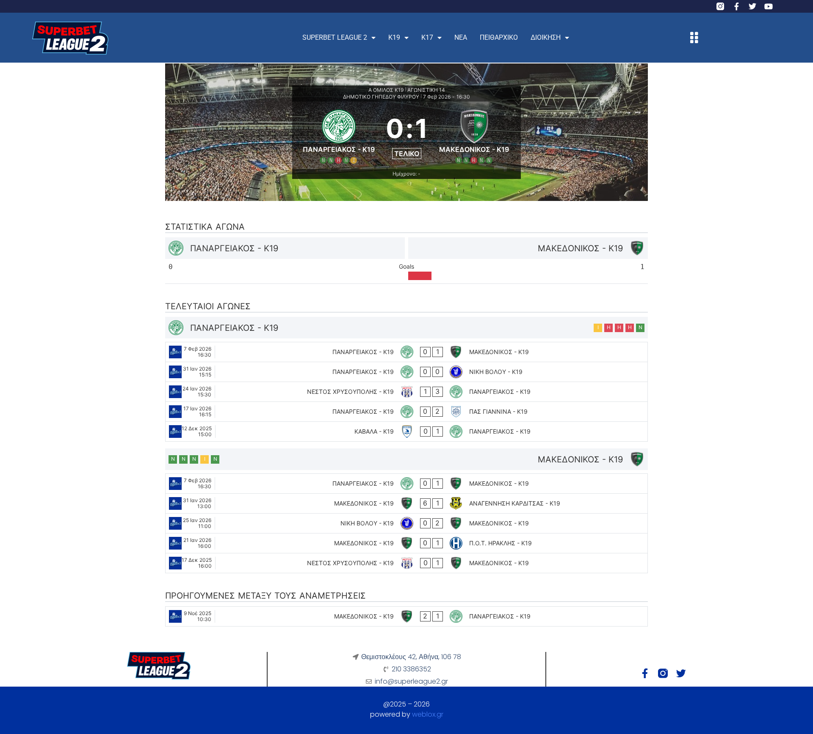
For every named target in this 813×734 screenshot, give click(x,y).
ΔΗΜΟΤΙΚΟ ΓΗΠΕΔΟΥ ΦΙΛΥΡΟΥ (381, 96)
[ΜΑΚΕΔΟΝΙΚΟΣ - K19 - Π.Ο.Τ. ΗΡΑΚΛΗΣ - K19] (406, 543)
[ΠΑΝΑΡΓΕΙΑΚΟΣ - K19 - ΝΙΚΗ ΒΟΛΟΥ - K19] (406, 372)
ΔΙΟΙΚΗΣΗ (546, 37)
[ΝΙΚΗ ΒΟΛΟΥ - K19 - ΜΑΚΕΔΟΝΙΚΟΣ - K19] (406, 523)
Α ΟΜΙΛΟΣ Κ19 (386, 90)
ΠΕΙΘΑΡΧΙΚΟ (499, 37)
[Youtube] (768, 6)
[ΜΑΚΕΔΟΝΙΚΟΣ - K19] (474, 135)
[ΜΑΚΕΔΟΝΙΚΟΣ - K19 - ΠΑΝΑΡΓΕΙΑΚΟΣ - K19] (406, 616)
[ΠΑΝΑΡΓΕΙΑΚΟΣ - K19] (339, 135)
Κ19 (394, 37)
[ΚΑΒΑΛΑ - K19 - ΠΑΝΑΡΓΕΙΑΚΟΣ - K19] (406, 431)
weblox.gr (427, 714)
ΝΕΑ (460, 37)
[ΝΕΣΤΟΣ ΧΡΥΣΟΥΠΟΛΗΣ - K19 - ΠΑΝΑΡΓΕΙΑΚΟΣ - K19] (406, 391)
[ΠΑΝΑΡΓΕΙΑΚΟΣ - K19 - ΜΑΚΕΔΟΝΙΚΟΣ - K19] (406, 352)
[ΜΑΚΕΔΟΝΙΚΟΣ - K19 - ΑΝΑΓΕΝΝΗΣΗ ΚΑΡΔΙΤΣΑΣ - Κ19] (406, 503)
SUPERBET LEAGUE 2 (334, 37)
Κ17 (427, 37)
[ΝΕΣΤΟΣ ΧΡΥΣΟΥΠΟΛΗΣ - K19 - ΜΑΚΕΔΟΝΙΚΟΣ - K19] (406, 563)
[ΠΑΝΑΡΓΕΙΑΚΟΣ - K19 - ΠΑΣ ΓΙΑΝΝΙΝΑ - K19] (406, 411)
